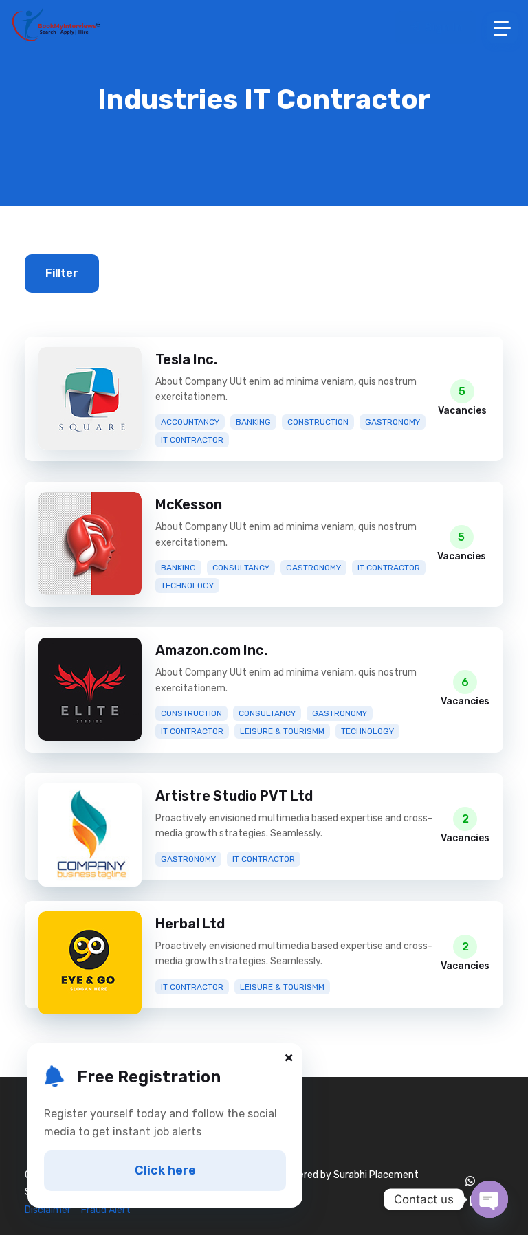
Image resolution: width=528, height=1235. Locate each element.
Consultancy (241, 567)
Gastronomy (392, 422)
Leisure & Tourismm (282, 731)
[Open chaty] (489, 1199)
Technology (187, 585)
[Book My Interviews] (56, 27)
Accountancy (190, 422)
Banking (253, 422)
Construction (318, 422)
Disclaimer (52, 1210)
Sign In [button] (442, 27)
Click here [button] (165, 1170)
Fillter (61, 273)
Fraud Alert (106, 1210)
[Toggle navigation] (502, 27)
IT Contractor (192, 440)
